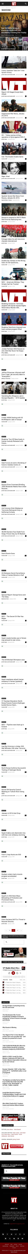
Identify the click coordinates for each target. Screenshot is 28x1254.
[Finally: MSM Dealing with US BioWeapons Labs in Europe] (14, 409)
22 (25, 815)
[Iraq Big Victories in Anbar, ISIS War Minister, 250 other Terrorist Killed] (14, 738)
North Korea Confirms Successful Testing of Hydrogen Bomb (14, 769)
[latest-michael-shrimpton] (13, 1120)
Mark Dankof (14, 1134)
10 (25, 772)
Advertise (22, 1246)
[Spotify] (5, 1238)
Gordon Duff (4, 158)
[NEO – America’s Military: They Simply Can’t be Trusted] (14, 274)
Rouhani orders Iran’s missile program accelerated (12, 875)
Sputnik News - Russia (7, 200)
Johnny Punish (16, 1139)
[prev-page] (6, 930)
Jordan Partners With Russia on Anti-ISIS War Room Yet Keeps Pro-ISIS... (13, 351)
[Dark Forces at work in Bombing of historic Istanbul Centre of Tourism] (14, 454)
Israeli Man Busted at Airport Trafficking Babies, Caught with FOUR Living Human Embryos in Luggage (14, 1094)
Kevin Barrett (17, 1129)
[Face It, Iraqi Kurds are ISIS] (14, 846)
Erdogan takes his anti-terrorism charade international (13, 240)
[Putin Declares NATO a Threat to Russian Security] (14, 911)
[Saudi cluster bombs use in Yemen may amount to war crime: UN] (14, 630)
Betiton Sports (14, 1252)
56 (25, 598)
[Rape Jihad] (14, 168)
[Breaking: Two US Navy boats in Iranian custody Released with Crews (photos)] (14, 431)
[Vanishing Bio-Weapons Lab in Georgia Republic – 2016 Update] (14, 388)
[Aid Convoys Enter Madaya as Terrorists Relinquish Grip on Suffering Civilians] (14, 500)
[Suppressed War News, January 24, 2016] (14, 105)
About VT (7, 1244)
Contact (14, 1247)
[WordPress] (18, 1238)
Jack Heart (22, 1132)
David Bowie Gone (8, 553)
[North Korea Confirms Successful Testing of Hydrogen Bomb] (14, 760)
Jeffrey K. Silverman (6, 378)
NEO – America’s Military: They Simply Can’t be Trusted (13, 283)
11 (25, 331)
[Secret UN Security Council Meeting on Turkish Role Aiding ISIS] (14, 781)
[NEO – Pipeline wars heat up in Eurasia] (14, 716)
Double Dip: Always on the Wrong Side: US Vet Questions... (13, 262)
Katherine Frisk (5, 598)
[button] (2, 4)
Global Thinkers (6, 1153)
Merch (17, 1246)
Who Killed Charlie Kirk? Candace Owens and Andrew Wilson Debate (13, 1104)
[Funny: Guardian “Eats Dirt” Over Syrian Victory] (14, 62)
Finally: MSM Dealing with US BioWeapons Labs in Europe (12, 419)
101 (17, 930)
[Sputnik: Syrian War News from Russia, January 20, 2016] (14, 188)
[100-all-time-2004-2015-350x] (14, 1180)
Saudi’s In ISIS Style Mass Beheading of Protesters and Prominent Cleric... (12, 898)
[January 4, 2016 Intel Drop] (14, 805)
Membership (5, 1246)
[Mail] (11, 1234)
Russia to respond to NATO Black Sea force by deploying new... (14, 218)
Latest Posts (5, 1002)
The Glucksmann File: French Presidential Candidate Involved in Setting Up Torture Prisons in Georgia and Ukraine (14, 1017)
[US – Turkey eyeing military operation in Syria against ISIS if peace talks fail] (14, 127)
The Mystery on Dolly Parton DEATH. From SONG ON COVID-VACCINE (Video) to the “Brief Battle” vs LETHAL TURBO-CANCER (13, 1082)
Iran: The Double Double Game (12, 157)
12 (25, 707)
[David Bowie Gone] (14, 545)
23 (25, 286)
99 (9, 930)
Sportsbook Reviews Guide (20, 1250)
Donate (20, 1244)
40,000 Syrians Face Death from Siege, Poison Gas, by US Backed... (14, 533)
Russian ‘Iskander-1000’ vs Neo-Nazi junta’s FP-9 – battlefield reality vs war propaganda (14, 1070)
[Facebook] (7, 1234)
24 (25, 178)
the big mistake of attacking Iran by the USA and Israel (13, 1006)
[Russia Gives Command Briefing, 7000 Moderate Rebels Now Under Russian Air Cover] (14, 476)
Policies (15, 1244)
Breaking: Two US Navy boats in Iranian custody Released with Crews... (13, 441)
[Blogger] (3, 1234)
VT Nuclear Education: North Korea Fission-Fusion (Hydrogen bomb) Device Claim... (13, 703)
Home (3, 8)
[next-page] (21, 930)
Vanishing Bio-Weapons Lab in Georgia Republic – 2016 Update (13, 397)
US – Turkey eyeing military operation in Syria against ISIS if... (14, 136)
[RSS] (24, 1234)
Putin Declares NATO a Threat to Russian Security (13, 920)
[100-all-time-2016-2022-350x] (14, 1188)
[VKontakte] (14, 1238)
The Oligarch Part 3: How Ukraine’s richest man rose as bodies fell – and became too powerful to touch (14, 1036)
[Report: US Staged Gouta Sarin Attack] (14, 84)
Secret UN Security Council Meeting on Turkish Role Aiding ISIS (13, 792)
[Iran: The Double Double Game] (14, 148)
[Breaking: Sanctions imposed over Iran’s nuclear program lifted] (14, 319)
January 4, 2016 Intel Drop (11, 813)
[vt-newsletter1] (13, 1148)
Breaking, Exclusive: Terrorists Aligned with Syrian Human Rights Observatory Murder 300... (14, 306)
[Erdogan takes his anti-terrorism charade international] (14, 231)
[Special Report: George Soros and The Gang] (14, 586)
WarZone (8, 8)
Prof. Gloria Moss (6, 1134)
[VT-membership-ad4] (14, 957)
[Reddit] (15, 1234)
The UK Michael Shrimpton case (13, 660)
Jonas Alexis (10, 1129)
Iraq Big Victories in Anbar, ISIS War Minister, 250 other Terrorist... (14, 747)
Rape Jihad (6, 176)
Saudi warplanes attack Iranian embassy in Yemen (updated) (13, 680)
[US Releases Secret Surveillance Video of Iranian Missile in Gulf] (14, 565)
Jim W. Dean (4, 139)
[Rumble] (19, 1234)
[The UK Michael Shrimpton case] (14, 651)
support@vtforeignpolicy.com (17, 1223)
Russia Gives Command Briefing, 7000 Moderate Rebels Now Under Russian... (14, 486)
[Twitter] (9, 1238)
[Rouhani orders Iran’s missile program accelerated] (14, 866)
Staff (11, 1244)
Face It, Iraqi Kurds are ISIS (11, 855)
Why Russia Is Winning (9, 1027)
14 (25, 139)
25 (25, 661)
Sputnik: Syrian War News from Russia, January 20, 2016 (13, 197)
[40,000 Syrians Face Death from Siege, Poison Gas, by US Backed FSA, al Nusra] (14, 523)
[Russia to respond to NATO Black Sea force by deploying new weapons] (14, 209)
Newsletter (12, 1246)
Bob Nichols (11, 1136)
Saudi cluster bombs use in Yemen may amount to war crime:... (14, 639)
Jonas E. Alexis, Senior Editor (7, 35)
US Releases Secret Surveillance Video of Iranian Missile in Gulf (13, 574)
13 (25, 923)
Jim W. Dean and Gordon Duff (8, 74)
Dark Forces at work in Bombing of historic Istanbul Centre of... (14, 464)
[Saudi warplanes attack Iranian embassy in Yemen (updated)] (14, 671)
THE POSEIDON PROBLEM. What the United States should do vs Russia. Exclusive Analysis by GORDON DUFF (13, 1047)
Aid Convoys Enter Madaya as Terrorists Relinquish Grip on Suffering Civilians (12, 510)
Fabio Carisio (16, 1132)
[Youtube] (22, 1238)
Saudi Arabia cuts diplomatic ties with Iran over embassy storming (14, 834)
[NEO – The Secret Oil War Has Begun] (14, 608)
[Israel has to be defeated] (11, 45)
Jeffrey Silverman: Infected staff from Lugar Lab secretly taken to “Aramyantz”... (13, 374)
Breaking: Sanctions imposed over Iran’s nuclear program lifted (14, 328)
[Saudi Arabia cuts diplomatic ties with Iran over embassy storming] (14, 825)
